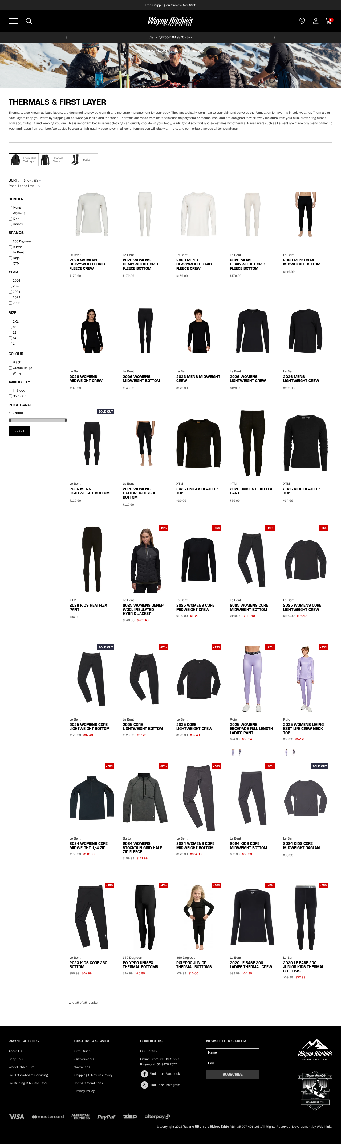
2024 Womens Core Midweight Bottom (195, 845)
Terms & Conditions (88, 1083)
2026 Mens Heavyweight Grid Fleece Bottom (247, 264)
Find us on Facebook (164, 1073)
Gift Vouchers (84, 1059)
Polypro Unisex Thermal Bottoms (140, 964)
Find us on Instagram (164, 1085)
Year (13, 272)
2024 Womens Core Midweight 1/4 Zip (89, 845)
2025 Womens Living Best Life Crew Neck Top (303, 728)
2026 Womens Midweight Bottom (141, 378)
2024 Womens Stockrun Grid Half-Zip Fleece (143, 847)
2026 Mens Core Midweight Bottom (301, 262)
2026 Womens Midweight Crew (86, 378)
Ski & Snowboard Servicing (28, 1075)
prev (66, 40)
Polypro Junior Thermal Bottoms (194, 964)
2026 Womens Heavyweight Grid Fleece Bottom (140, 264)
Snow (151, 50)
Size (12, 313)
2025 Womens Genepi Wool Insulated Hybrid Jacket (144, 609)
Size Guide (82, 1051)
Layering (164, 50)
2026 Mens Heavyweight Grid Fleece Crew (194, 264)
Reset (19, 431)
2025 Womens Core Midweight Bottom (249, 607)
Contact (302, 21)
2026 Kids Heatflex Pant (88, 607)
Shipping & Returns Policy (93, 1075)
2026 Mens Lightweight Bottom (90, 491)
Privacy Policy (84, 1091)
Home (140, 50)
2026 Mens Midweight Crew (198, 378)
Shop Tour (16, 1059)
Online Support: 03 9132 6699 (220, 37)
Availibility (19, 382)
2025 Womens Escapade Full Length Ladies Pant (251, 728)
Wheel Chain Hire (21, 1067)
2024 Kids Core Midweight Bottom (248, 845)
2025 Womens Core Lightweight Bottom (90, 726)
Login (316, 21)
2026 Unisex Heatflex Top (197, 491)
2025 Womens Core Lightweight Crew (302, 607)
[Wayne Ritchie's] (170, 21)
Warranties (82, 1067)
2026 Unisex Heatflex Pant (251, 491)
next (274, 40)
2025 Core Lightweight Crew (194, 726)
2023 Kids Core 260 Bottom (88, 964)
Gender (16, 199)
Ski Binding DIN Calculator (28, 1083)
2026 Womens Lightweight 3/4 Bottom (139, 493)
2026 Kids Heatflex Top (302, 491)
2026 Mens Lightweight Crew (301, 378)
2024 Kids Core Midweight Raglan (301, 845)
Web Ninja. (324, 1126)
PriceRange (36, 406)
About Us (15, 1051)
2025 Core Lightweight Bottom (143, 726)
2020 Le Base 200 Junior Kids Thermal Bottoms (303, 966)
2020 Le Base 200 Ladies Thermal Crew (251, 964)
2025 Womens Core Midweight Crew (195, 607)
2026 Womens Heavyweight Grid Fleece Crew (87, 264)
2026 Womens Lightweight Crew (248, 378)
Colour (16, 354)
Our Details (148, 1051)
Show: (28, 180)
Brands (16, 233)
